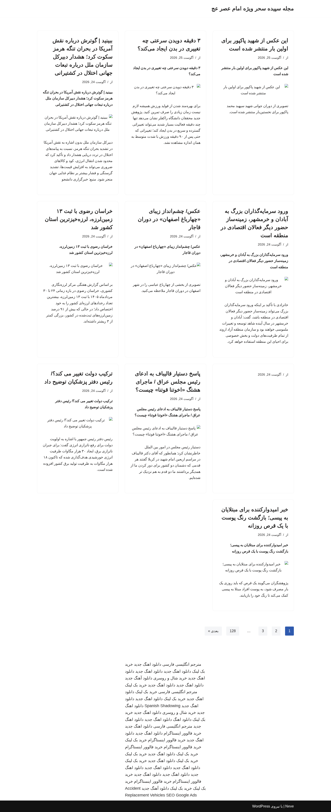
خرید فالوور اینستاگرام (182, 733)
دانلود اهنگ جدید (147, 664)
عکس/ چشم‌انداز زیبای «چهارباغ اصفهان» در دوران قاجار (169, 219)
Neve (289, 806)
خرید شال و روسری (170, 678)
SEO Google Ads (181, 795)
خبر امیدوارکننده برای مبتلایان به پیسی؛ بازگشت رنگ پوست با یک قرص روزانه (254, 517)
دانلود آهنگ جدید (138, 678)
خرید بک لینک (136, 685)
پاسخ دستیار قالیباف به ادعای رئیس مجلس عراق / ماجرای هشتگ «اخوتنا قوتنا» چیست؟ (167, 381)
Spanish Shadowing (162, 706)
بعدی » (213, 631)
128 (233, 631)
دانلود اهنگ (182, 719)
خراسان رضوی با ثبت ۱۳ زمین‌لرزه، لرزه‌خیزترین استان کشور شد (79, 219)
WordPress (261, 806)
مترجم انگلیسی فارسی (181, 664)
